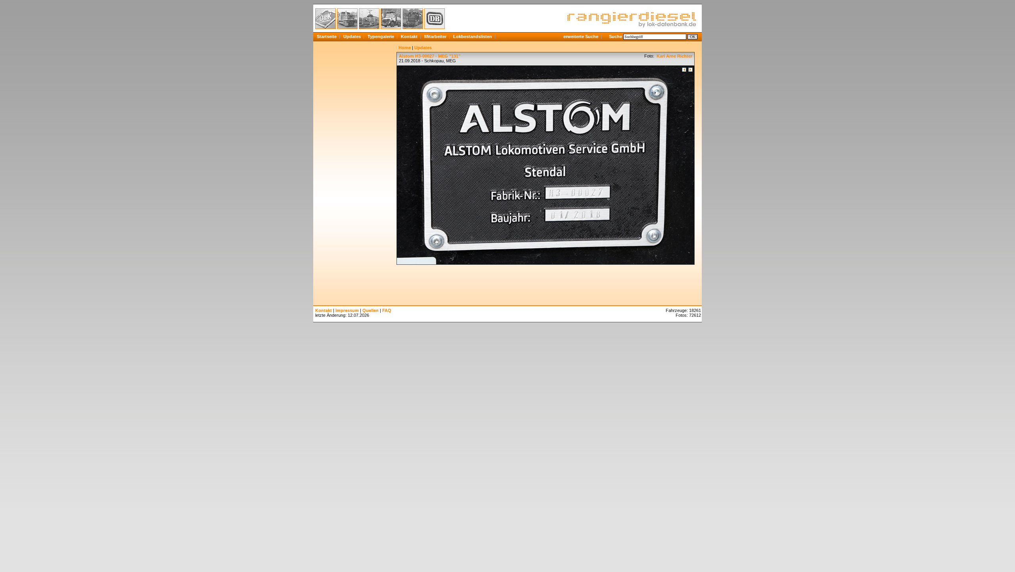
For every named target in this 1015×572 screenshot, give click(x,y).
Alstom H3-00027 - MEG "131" (429, 56)
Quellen (370, 310)
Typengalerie (381, 36)
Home (404, 47)
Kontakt (409, 36)
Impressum (347, 310)
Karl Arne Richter (673, 56)
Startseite (327, 36)
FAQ (386, 310)
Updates (352, 36)
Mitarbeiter (435, 36)
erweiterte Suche (580, 36)
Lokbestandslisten (472, 36)
